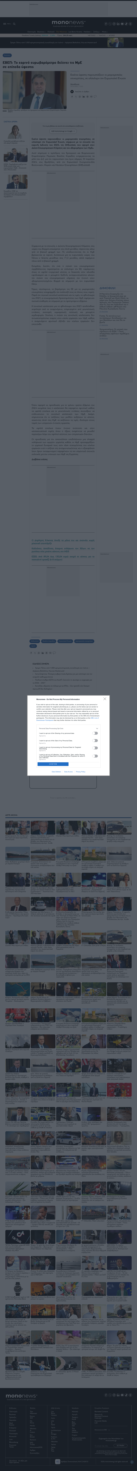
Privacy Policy (80, 772)
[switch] (95, 733)
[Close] (105, 699)
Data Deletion (56, 772)
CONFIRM (53, 764)
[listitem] (68, 728)
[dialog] (68, 735)
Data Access (68, 772)
